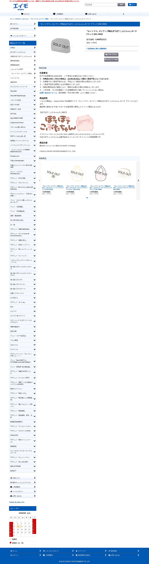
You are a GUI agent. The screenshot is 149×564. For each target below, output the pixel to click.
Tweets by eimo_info (16, 502)
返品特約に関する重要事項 (97, 48)
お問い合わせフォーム (48, 93)
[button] (123, 14)
